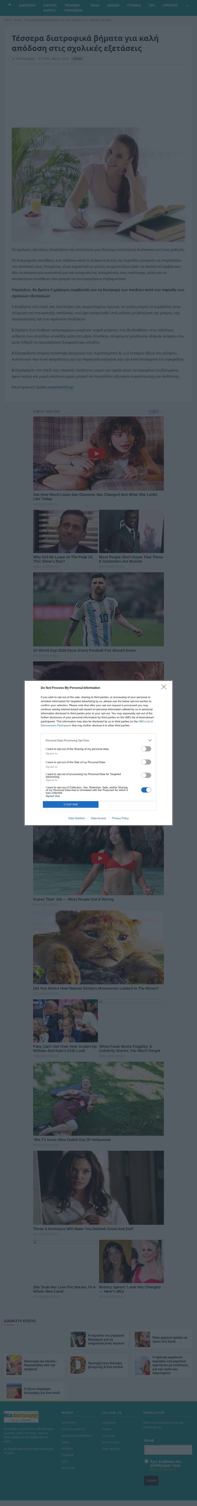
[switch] (146, 748)
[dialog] (98, 753)
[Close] (165, 688)
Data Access (98, 818)
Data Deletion (76, 818)
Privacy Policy (120, 818)
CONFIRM (71, 804)
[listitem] (98, 740)
